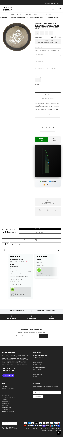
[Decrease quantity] (36, 87)
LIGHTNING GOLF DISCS (56, 428)
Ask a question (39, 232)
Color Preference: (39, 54)
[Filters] (7, 244)
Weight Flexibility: (39, 47)
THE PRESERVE (43, 430)
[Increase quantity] (42, 87)
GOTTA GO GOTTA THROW (44, 428)
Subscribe (43, 335)
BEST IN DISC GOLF (6, 401)
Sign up (51, 42)
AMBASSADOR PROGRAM (8, 397)
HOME (12, 14)
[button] (12, 289)
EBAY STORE (49, 430)
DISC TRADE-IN (33, 1)
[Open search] (4, 244)
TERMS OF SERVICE (6, 409)
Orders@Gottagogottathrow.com (44, 364)
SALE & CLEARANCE (47, 14)
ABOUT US (4, 386)
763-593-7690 (40, 362)
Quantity (37, 84)
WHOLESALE (47, 3)
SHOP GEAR (37, 14)
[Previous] (5, 250)
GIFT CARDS (26, 1)
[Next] (58, 250)
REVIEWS (44, 1)
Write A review (39, 229)
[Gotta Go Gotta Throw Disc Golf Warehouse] (7, 9)
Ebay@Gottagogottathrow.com (43, 376)
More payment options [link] (48, 98)
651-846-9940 (40, 374)
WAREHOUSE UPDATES (8, 411)
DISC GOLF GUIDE (50, 1)
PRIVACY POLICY (6, 403)
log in (55, 42)
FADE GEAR (35, 428)
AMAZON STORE (57, 430)
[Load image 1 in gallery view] (17, 37)
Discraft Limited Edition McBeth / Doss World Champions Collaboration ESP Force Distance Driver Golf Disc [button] (18, 294)
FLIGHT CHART (58, 1)
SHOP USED (28, 14)
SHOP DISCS (20, 14)
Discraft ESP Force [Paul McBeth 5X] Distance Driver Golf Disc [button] (44, 275)
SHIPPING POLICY (6, 407)
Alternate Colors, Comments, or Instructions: (45, 68)
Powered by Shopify (13, 428)
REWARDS (39, 1)
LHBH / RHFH (54, 139)
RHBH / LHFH (41, 139)
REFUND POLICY (6, 405)
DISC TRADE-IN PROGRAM (8, 388)
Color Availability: (39, 61)
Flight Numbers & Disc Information (43, 191)
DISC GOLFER (28, 428)
